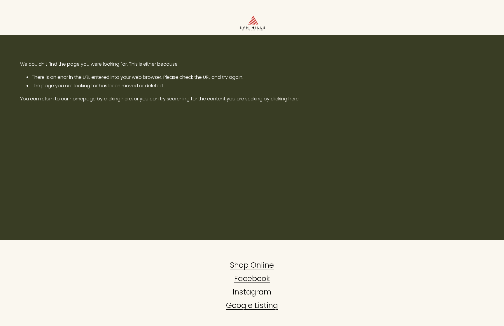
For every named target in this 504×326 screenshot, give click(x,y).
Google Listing (252, 305)
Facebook (252, 278)
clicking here (118, 98)
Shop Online (252, 265)
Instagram (252, 292)
